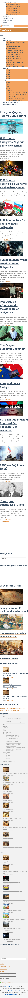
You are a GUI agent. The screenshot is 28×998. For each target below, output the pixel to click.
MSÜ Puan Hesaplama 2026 (13, 14)
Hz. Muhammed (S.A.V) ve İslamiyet (12, 818)
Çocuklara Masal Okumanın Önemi (12, 910)
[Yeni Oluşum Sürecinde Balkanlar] (14, 334)
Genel (8, 82)
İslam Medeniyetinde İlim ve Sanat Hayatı (13, 782)
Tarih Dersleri (7, 40)
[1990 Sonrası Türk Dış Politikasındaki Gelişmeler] (14, 209)
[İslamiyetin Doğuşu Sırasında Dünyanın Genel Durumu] (6, 826)
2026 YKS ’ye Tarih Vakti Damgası (11, 882)
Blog (4, 80)
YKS (10, 709)
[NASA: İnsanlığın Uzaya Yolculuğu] (6, 937)
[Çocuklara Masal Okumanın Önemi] (6, 909)
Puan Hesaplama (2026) (9, 2)
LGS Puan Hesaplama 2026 (13, 10)
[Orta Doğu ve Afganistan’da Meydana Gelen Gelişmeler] (14, 290)
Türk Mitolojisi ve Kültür (10, 104)
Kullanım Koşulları (8, 18)
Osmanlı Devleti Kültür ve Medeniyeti (15, 747)
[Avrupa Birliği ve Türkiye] (14, 372)
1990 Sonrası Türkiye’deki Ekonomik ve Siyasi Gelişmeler (13, 184)
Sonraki (6, 521)
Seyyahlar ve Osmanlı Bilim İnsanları (15, 723)
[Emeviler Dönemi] (6, 799)
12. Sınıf (8, 78)
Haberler (5, 727)
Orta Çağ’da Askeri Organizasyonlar (12, 847)
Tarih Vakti (7, 160)
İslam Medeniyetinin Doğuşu (14, 50)
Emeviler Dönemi (7, 800)
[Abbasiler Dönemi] (6, 790)
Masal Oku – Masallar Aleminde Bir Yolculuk (14, 919)
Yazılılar (5, 68)
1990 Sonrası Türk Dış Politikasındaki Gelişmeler (13, 223)
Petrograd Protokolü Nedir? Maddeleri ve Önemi (15, 773)
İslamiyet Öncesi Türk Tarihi (14, 52)
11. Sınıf (8, 76)
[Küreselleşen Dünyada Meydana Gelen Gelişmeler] (14, 249)
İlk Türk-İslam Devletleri (13, 54)
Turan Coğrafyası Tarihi (10, 102)
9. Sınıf (8, 72)
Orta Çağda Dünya (12, 48)
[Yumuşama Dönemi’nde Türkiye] (14, 490)
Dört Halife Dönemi (8, 809)
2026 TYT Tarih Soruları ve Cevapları (12, 891)
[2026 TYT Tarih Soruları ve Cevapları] (6, 889)
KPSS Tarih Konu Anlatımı (12, 710)
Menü (1, 35)
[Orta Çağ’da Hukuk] (6, 836)
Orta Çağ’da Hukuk (8, 838)
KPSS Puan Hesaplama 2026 (13, 4)
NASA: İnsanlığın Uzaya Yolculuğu (11, 939)
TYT (4, 709)
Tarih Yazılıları (6, 752)
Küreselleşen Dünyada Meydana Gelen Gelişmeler (14, 263)
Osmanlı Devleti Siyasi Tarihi (14, 62)
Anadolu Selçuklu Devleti (13, 56)
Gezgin (8, 88)
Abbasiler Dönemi (7, 791)
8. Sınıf (8, 70)
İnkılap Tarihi (10, 64)
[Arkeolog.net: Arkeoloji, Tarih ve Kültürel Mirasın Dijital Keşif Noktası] (6, 672)
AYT (7, 709)
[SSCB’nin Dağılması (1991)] (14, 454)
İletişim (5, 22)
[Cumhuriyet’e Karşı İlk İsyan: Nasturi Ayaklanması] (6, 927)
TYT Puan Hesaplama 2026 (13, 6)
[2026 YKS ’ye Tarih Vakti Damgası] (6, 880)
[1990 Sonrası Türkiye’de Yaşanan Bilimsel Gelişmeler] (14, 127)
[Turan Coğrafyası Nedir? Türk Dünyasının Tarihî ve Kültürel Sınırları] (6, 683)
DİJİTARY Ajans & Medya (11, 994)
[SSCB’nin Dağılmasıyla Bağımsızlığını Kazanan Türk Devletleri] (14, 408)
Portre (8, 84)
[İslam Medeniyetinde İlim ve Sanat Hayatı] (6, 781)
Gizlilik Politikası (7, 20)
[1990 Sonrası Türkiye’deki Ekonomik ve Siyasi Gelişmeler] (14, 169)
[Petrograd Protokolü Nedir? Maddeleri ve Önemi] (6, 694)
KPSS (1, 709)
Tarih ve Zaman (10, 750)
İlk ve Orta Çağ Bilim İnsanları (18, 92)
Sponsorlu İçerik (7, 732)
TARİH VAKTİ (6, 984)
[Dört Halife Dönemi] (6, 808)
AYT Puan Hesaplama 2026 (13, 8)
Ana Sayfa (6, 38)
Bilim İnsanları (10, 90)
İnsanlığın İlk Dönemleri (13, 46)
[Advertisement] (14, 536)
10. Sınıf (8, 74)
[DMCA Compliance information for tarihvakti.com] (6, 982)
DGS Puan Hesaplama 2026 (13, 12)
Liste (7, 86)
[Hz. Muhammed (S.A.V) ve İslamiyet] (6, 817)
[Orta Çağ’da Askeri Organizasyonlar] (6, 845)
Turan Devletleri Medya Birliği (15, 990)
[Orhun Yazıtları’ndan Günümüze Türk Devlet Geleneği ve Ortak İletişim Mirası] (6, 898)
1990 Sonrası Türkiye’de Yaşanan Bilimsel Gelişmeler (12, 142)
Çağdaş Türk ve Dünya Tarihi (15, 66)
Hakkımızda (6, 16)
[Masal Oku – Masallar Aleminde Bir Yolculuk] (6, 918)
